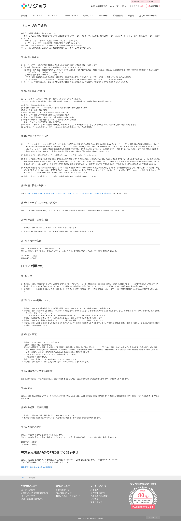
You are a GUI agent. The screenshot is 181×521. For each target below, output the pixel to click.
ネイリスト (52, 15)
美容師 (24, 15)
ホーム (24, 478)
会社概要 (94, 499)
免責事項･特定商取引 (99, 496)
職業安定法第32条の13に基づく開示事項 (36, 467)
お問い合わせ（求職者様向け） (35, 493)
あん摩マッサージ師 (148, 15)
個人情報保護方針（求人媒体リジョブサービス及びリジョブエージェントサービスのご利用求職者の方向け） (70, 193)
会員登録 (154, 6)
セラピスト (88, 15)
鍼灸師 (131, 15)
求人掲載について (138, 1)
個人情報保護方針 (98, 493)
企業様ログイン (152, 1)
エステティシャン (70, 15)
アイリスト (37, 15)
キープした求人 (119, 6)
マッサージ (103, 15)
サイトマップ (96, 502)
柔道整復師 (118, 15)
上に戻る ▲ (152, 517)
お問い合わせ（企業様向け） (69, 496)
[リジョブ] (35, 6)
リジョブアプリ (28, 496)
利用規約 (94, 490)
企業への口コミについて (32, 499)
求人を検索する (100, 6)
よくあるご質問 (28, 490)
